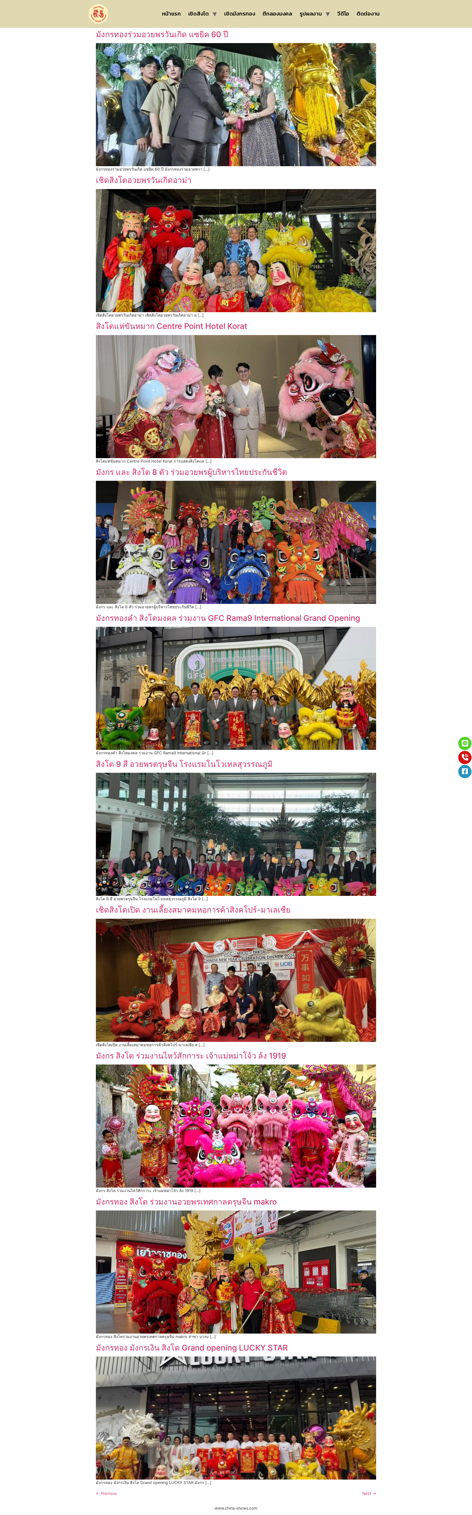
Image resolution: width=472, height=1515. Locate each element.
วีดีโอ (343, 14)
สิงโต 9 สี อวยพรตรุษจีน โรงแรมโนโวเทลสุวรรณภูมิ (184, 764)
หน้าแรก (171, 14)
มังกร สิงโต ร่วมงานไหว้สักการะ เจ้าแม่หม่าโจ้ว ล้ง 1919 (191, 1056)
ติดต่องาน (368, 14)
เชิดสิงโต (198, 14)
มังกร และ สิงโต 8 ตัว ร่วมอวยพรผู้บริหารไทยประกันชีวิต (191, 472)
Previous (106, 1493)
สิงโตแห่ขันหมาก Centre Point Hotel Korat (171, 326)
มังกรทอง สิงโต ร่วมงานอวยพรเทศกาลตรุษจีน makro (186, 1202)
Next (369, 1493)
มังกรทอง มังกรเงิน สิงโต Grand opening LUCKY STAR (192, 1348)
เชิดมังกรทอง (239, 14)
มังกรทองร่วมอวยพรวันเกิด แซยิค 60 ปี (162, 34)
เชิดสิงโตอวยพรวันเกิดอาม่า (144, 180)
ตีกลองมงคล (277, 14)
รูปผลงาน (311, 14)
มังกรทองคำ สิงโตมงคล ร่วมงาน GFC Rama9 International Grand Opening (228, 618)
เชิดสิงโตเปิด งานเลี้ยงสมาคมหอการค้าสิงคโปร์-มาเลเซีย (193, 910)
